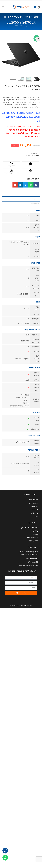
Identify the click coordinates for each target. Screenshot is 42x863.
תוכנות (36, 516)
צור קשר (35, 531)
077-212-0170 (31, 558)
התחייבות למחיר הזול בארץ (29, 527)
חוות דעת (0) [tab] (35, 204)
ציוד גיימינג (34, 513)
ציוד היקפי (35, 509)
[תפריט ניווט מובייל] (3, 7)
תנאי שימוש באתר (32, 537)
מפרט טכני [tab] (36, 199)
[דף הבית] (26, 26)
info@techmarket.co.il (27, 565)
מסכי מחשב (34, 506)
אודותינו (35, 534)
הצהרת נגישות (33, 541)
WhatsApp (32, 562)
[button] (38, 39)
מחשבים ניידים (19, 26)
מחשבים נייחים (33, 503)
